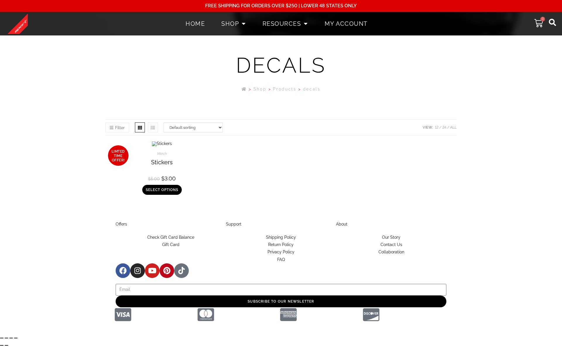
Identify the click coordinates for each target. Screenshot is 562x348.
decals (312, 89)
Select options (162, 190)
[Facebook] (123, 270)
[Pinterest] (167, 270)
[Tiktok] (181, 270)
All (453, 127)
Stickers (162, 162)
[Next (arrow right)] (6, 345)
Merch (162, 154)
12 (436, 127)
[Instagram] (137, 270)
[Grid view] (140, 127)
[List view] (153, 127)
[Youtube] (152, 270)
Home (195, 23)
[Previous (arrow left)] (2, 345)
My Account (346, 23)
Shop (230, 23)
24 (444, 127)
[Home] (244, 89)
